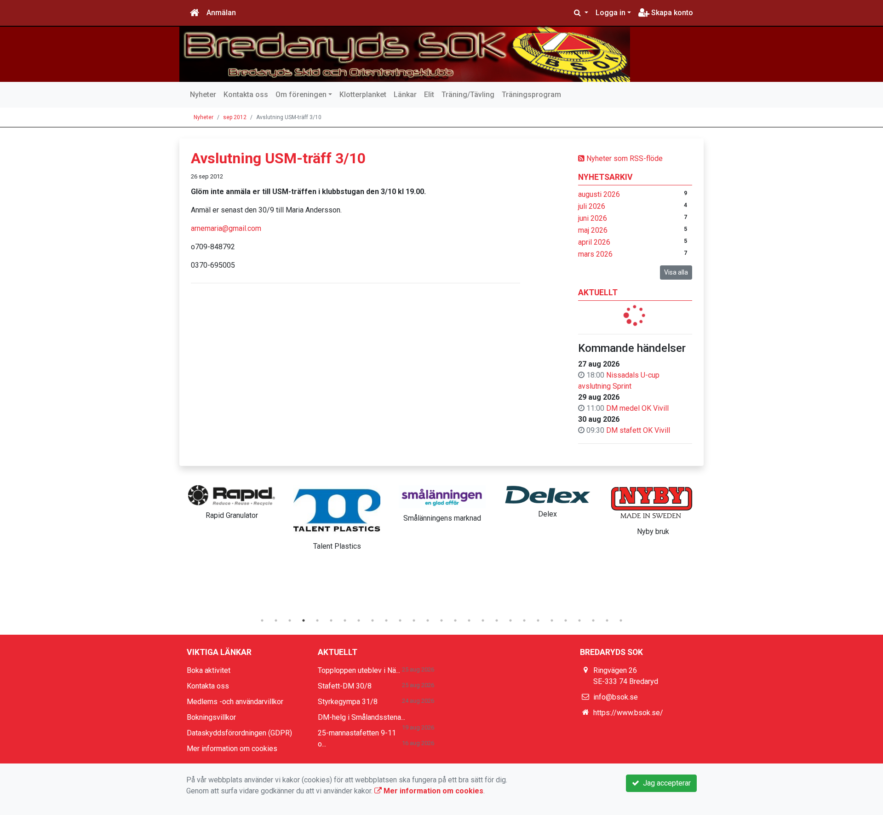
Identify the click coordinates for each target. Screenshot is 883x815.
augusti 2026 (599, 194)
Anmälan (221, 12)
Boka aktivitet (208, 670)
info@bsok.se (615, 697)
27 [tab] (620, 620)
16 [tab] (469, 620)
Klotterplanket (362, 94)
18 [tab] (496, 620)
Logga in (610, 12)
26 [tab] (607, 620)
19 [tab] (510, 620)
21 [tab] (538, 620)
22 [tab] (551, 620)
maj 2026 (593, 230)
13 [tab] (427, 620)
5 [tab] (317, 620)
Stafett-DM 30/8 (345, 686)
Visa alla (676, 272)
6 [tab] (331, 620)
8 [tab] (358, 620)
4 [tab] (303, 620)
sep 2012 (235, 117)
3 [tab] (289, 620)
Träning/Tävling (468, 94)
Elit (429, 94)
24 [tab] (579, 620)
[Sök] (581, 13)
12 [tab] (414, 620)
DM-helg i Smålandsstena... (361, 717)
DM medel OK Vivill (637, 408)
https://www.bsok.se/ (628, 712)
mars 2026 (595, 254)
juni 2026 (592, 218)
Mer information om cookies (232, 748)
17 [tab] (482, 620)
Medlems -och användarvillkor (235, 701)
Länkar (405, 94)
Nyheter (203, 94)
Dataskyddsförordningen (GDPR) (239, 733)
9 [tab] (372, 620)
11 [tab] (400, 620)
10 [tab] (386, 620)
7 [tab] (345, 620)
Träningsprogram (531, 94)
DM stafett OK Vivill (638, 430)
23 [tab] (565, 620)
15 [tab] (455, 620)
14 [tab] (441, 620)
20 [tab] (524, 620)
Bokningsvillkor (211, 717)
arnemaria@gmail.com (226, 228)
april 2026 (594, 242)
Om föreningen (301, 94)
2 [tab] (276, 620)
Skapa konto (671, 12)
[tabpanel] (231, 501)
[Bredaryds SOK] (404, 54)
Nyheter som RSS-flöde (624, 158)
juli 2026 (591, 206)
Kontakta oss (246, 94)
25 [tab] (593, 620)
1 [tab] (262, 620)
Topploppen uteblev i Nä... (359, 670)
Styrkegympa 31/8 (348, 701)
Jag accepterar (665, 783)
